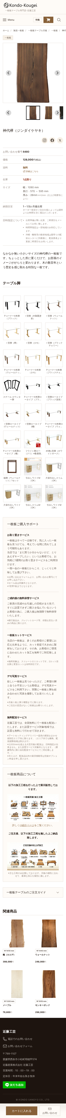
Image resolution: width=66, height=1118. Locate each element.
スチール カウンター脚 (12, 398)
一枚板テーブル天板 (37, 30)
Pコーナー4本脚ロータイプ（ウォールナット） (54, 425)
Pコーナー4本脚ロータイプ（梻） (12, 452)
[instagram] (44, 140)
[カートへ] (48, 20)
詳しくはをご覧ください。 (33, 825)
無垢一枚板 (18, 30)
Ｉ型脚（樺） (12, 343)
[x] (60, 140)
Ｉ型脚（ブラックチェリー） (54, 344)
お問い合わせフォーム (20, 1046)
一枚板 (54, 30)
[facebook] (52, 140)
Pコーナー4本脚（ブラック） (12, 317)
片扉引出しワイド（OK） (12, 506)
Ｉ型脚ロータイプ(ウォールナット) (12, 425)
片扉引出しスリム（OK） (54, 479)
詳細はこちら (32, 171)
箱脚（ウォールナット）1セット (12, 479)
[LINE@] (14, 1084)
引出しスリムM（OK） (33, 506)
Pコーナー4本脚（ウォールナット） (12, 371)
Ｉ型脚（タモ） (33, 343)
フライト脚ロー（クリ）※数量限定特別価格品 (33, 452)
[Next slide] (57, 73)
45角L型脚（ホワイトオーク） (54, 452)
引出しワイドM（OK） (33, 479)
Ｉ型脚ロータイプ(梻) (32, 425)
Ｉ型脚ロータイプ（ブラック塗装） (54, 398)
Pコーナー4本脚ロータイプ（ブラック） (33, 398)
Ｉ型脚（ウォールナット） (54, 317)
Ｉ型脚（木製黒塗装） (32, 317)
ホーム (6, 30)
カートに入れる (22, 1111)
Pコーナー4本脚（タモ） (33, 371)
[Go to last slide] (8, 73)
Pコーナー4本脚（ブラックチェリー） (54, 371)
